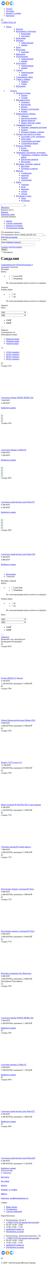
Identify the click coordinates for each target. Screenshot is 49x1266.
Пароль (4, 242)
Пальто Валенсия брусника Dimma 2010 (18, 720)
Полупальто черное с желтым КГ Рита (17, 889)
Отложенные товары (15, 228)
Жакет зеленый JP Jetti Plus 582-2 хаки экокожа (21, 805)
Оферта (4, 1194)
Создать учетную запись (11, 247)
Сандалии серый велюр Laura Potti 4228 (18, 554)
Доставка (10, 11)
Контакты (10, 15)
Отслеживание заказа (10, 235)
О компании (6, 1173)
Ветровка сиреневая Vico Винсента (16, 973)
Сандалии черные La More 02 (13, 450)
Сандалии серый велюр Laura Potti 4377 (18, 502)
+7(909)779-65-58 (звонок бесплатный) (22, 1222)
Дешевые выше (12, 341)
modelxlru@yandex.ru (15, 1229)
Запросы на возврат (14, 225)
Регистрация (12, 237)
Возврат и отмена (13, 13)
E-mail (3, 239)
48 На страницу (12, 357)
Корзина (4, 212)
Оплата (9, 9)
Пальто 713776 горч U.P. (11, 762)
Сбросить (5, 637)
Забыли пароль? (14, 242)
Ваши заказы (11, 1207)
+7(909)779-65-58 (8, 22)
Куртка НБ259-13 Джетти (12, 678)
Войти (4, 237)
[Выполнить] (45, 235)
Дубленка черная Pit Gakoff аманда (16, 847)
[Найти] (25, 205)
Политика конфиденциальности (14, 1198)
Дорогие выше (12, 343)
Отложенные (11, 1209)
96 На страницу (12, 359)
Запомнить (8, 252)
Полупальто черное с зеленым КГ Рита (17, 931)
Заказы (9, 221)
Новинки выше (12, 339)
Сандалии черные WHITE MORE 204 (17, 398)
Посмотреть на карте (15, 1231)
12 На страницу (12, 352)
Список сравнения (14, 223)
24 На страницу (12, 354)
